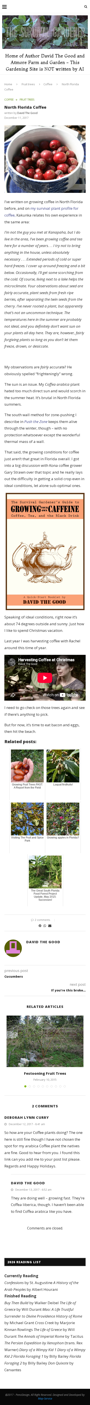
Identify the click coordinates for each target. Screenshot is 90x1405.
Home (8, 84)
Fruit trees (28, 84)
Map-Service (45, 1398)
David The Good (27, 113)
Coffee (47, 84)
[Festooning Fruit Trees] (45, 1041)
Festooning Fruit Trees (45, 1073)
